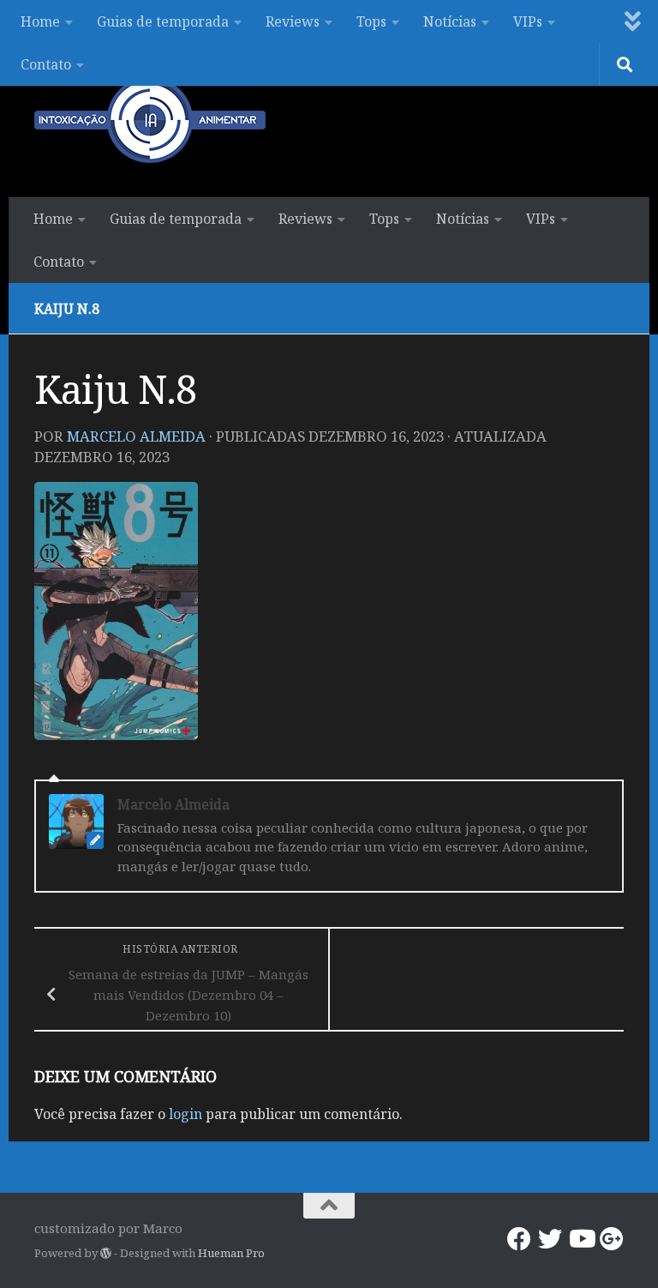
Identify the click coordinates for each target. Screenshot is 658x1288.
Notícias (449, 21)
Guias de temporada (163, 21)
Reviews (293, 21)
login (185, 1113)
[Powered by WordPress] (105, 1253)
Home (40, 21)
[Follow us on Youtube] (581, 1239)
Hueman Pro (231, 1253)
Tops (371, 21)
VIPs (527, 21)
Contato (46, 64)
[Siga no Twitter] (550, 1239)
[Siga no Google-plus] (612, 1239)
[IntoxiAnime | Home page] (150, 120)
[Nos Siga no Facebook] (519, 1239)
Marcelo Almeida (136, 436)
